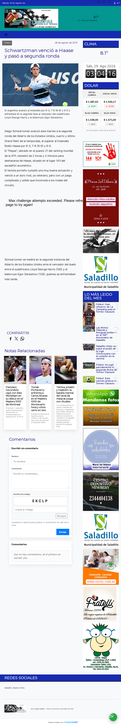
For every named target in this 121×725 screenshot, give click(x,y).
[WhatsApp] (100, 2)
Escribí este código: (22, 494)
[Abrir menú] (6, 34)
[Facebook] (110, 2)
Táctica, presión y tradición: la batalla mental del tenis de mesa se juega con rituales (65, 394)
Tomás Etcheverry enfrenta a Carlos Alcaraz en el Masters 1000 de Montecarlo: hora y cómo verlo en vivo (39, 399)
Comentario (17, 468)
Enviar (62, 532)
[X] (105, 2)
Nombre (15, 456)
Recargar (61, 516)
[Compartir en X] (16, 338)
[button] (94, 2)
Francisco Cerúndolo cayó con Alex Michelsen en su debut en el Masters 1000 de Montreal (14, 396)
